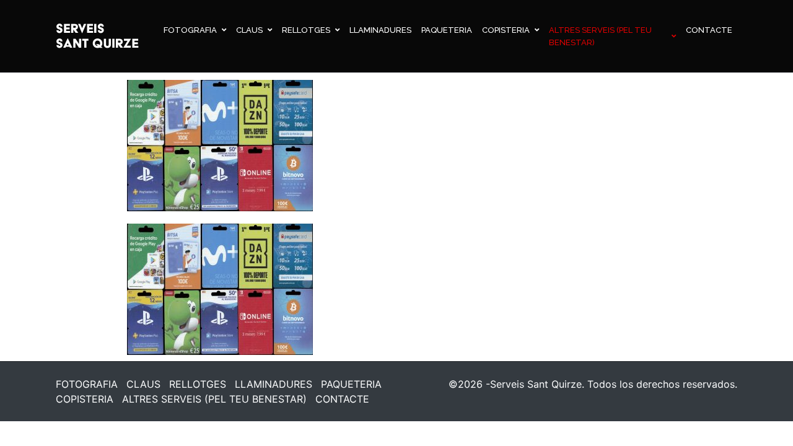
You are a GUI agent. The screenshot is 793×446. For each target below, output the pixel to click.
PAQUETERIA (446, 30)
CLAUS (249, 30)
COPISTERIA (506, 30)
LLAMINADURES (380, 30)
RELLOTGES (306, 30)
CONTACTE (709, 30)
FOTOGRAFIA (190, 30)
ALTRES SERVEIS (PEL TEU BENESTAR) (600, 36)
